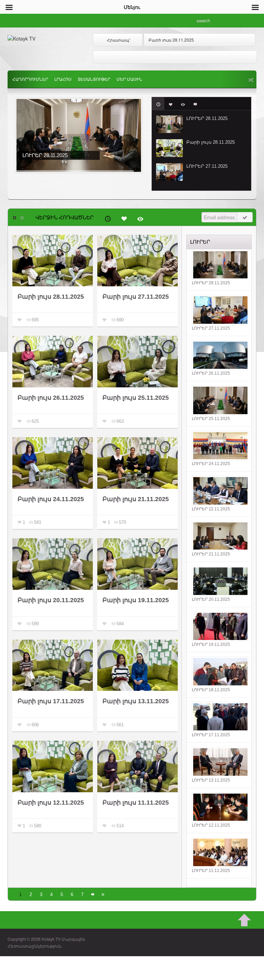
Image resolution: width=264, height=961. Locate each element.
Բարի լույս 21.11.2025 (135, 499)
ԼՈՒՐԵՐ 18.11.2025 (211, 689)
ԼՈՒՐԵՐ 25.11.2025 (211, 418)
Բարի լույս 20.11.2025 (51, 600)
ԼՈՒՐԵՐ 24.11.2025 (211, 463)
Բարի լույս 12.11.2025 (51, 802)
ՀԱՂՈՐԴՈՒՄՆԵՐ (30, 79)
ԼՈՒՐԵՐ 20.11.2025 (211, 599)
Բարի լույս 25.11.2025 (135, 397)
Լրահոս (63, 79)
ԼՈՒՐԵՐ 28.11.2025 (207, 118)
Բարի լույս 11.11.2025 (135, 802)
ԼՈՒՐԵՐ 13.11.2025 (211, 780)
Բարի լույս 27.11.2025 (135, 296)
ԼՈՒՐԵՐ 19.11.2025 (211, 644)
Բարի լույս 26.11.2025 (51, 397)
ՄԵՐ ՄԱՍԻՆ (129, 79)
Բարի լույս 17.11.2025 (51, 701)
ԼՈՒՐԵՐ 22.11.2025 (211, 509)
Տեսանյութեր (94, 79)
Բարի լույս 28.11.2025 (171, 40)
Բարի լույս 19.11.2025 (135, 600)
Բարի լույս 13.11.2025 (135, 701)
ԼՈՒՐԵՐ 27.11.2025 (207, 166)
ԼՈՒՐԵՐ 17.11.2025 (211, 734)
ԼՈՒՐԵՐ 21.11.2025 (211, 554)
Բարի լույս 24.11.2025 (51, 499)
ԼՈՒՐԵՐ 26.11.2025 (211, 373)
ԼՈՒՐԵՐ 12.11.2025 (211, 825)
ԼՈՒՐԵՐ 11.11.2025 (211, 870)
